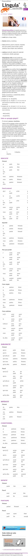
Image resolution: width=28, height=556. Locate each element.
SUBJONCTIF (6, 344)
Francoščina (6, 1)
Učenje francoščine (8, 30)
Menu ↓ (24, 9)
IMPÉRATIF (5, 401)
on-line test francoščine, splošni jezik (12, 549)
